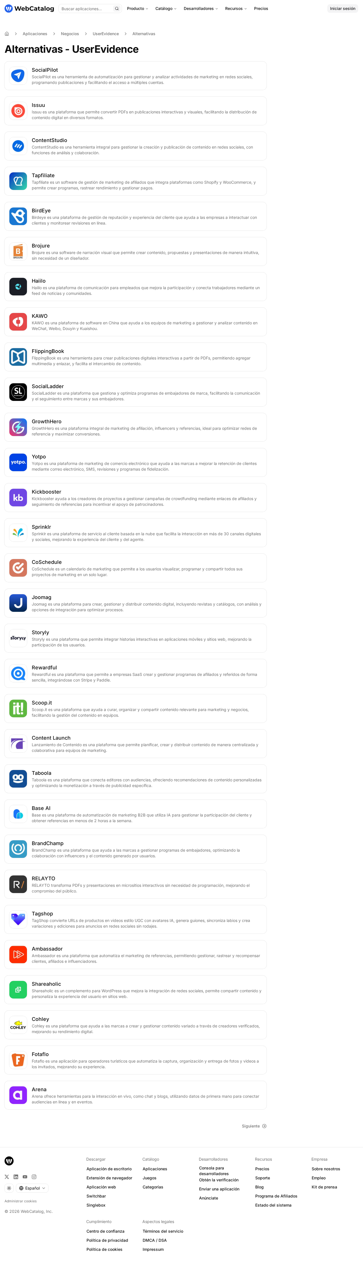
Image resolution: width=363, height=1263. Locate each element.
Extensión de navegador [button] (109, 1177)
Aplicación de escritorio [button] (109, 1168)
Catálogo (163, 8)
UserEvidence (106, 33)
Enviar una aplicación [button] (219, 1188)
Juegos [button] (150, 1177)
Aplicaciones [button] (155, 1168)
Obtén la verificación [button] (219, 1179)
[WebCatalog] (9, 1160)
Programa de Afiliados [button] (276, 1196)
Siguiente (251, 1126)
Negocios (70, 33)
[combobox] (32, 1188)
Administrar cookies (21, 1201)
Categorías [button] (153, 1186)
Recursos (234, 8)
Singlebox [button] (95, 1205)
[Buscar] (117, 8)
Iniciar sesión (342, 8)
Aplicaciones (35, 33)
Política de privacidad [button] (107, 1240)
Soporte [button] (262, 1177)
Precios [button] (262, 1168)
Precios (261, 8)
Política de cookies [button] (104, 1249)
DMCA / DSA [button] (155, 1240)
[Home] (7, 33)
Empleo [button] (319, 1177)
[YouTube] (25, 1177)
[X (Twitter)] (7, 1177)
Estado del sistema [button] (273, 1205)
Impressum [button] (153, 1249)
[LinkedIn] (16, 1177)
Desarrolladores (199, 8)
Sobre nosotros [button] (326, 1168)
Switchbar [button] (96, 1196)
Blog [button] (259, 1186)
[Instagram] (34, 1177)
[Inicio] (29, 8)
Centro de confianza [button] (105, 1231)
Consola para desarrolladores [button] (214, 1170)
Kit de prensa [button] (324, 1186)
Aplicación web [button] (101, 1186)
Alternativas (143, 33)
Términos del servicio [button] (163, 1231)
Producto (135, 8)
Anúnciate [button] (208, 1198)
